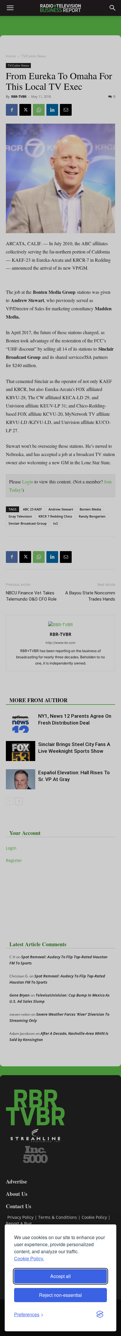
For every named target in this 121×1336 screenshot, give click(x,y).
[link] (28, 1314)
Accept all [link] (60, 1276)
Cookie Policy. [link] (29, 1258)
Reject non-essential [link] (60, 1295)
